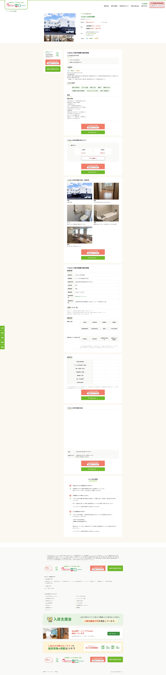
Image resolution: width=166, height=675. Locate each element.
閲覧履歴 (144, 3)
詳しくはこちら (112, 633)
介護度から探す (48, 586)
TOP (2, 328)
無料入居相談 (114, 6)
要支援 (49, 588)
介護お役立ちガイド (124, 6)
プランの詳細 (92, 158)
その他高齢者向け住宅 (49, 583)
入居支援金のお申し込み (50, 598)
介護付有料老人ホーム (49, 581)
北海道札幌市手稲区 (92, 33)
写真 (2, 337)
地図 (2, 347)
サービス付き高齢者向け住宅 (77, 581)
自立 (45, 588)
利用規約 (44, 671)
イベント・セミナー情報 (81, 598)
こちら (87, 490)
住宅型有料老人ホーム (58, 581)
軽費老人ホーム (93, 581)
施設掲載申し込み (49, 607)
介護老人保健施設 (109, 581)
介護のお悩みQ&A (135, 6)
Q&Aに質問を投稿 (49, 603)
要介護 (52, 588)
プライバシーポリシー (50, 671)
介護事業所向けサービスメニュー (82, 605)
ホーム (7, 11)
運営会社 (56, 671)
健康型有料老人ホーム (67, 581)
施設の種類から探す (49, 579)
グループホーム (86, 581)
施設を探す (106, 6)
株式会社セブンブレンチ (86, 19)
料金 (2, 333)
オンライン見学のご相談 (81, 596)
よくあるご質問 (79, 603)
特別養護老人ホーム (100, 581)
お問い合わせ (144, 6)
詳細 (2, 342)
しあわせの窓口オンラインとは (51, 596)
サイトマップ (48, 609)
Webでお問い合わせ (53, 69)
